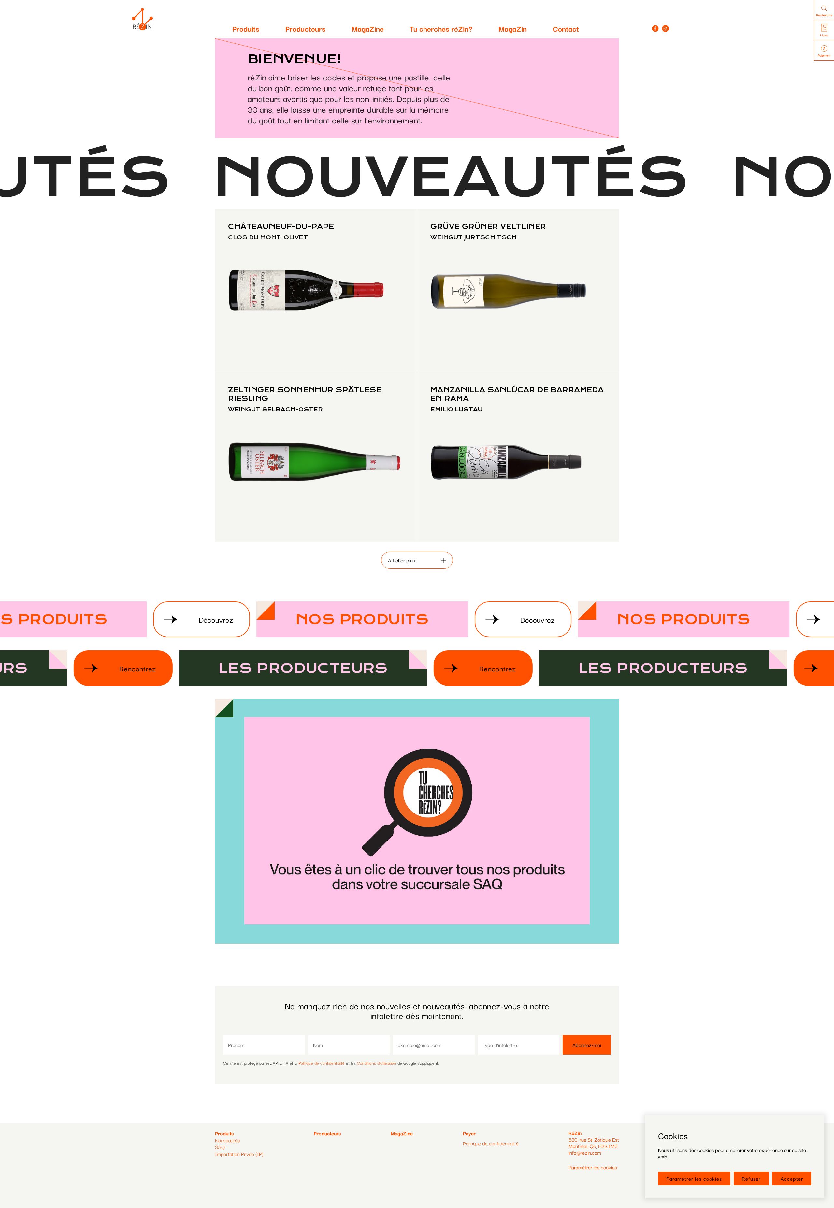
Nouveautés (227, 1140)
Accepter (792, 1178)
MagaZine (368, 28)
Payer (469, 1133)
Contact (566, 28)
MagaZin (512, 28)
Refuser (751, 1178)
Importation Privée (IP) (239, 1154)
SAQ (220, 1147)
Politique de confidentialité (321, 1062)
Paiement (824, 55)
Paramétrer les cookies (694, 1178)
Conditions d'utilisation (376, 1062)
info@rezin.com (584, 1152)
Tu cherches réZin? (441, 28)
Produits (245, 28)
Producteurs (305, 28)
